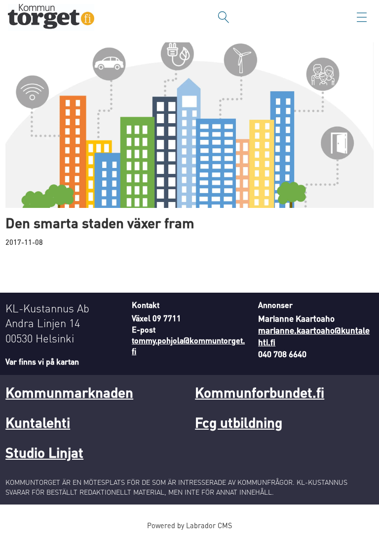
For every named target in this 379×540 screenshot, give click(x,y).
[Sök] (223, 17)
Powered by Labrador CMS (189, 525)
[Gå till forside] (51, 17)
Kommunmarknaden (69, 392)
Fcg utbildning (238, 422)
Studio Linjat (44, 452)
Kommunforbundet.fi (259, 392)
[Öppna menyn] (361, 17)
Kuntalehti (37, 422)
